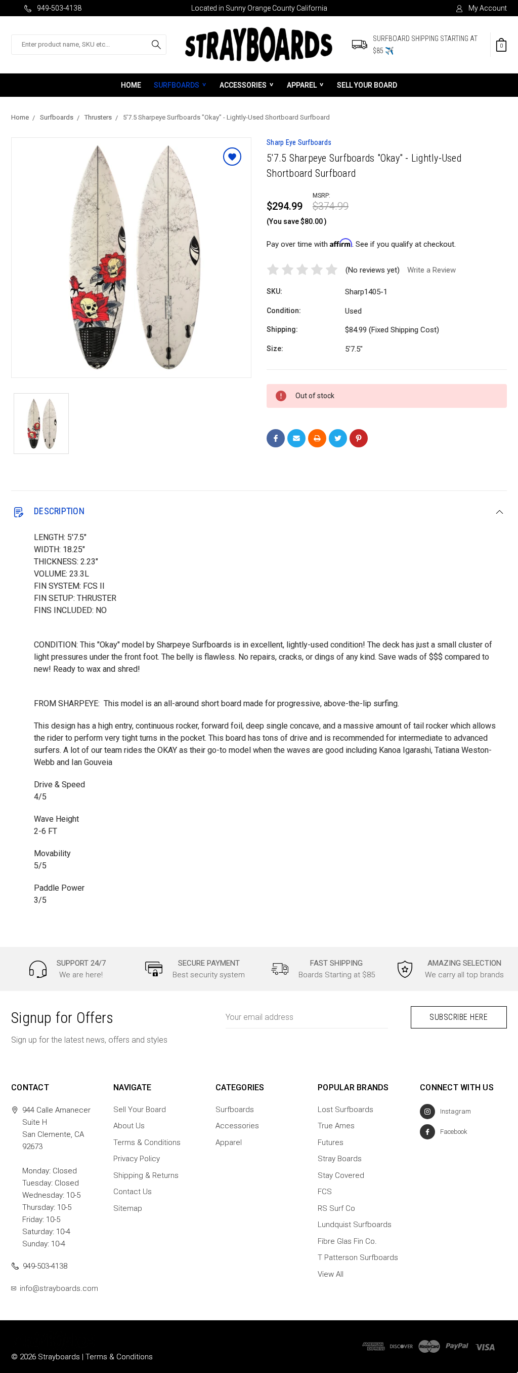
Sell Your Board (367, 85)
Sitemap (127, 1208)
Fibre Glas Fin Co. (347, 1241)
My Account (487, 8)
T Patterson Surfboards (358, 1257)
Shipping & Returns (146, 1175)
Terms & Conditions (147, 1142)
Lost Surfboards (345, 1109)
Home (131, 85)
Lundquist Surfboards (355, 1224)
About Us (129, 1125)
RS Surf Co (336, 1208)
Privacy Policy (136, 1158)
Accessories (243, 85)
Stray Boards (340, 1158)
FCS (325, 1191)
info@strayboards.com (59, 1288)
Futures (330, 1142)
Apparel (302, 85)
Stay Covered (341, 1175)
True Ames (336, 1125)
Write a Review (431, 270)
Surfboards (176, 85)
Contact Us (132, 1191)
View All (330, 1274)
